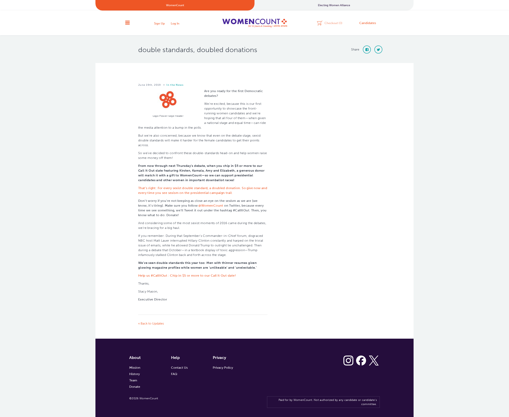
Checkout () (333, 23)
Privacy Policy (223, 367)
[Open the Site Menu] (127, 23)
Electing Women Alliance (334, 5)
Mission (134, 367)
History (134, 374)
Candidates (367, 23)
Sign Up (159, 23)
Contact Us (179, 367)
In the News (175, 84)
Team (133, 380)
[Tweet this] (378, 49)
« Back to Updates (151, 323)
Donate (134, 387)
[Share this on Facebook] (367, 49)
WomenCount (254, 23)
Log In (175, 23)
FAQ (174, 374)
